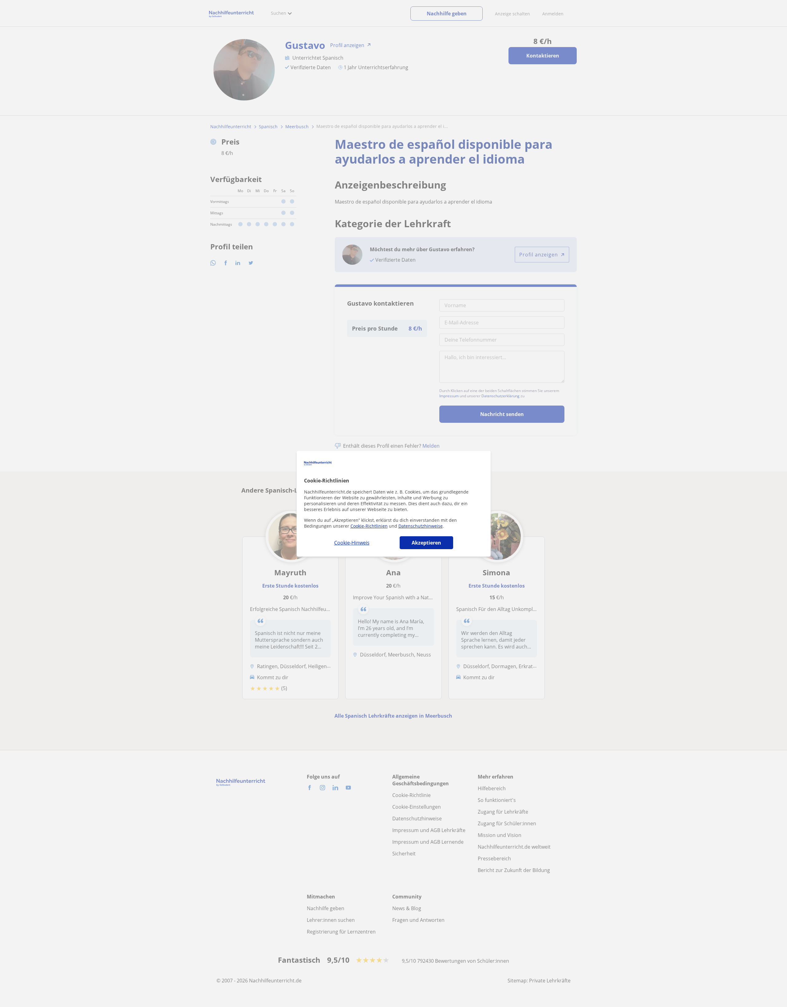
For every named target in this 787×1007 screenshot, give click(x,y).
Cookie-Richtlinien (369, 526)
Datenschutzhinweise (420, 526)
